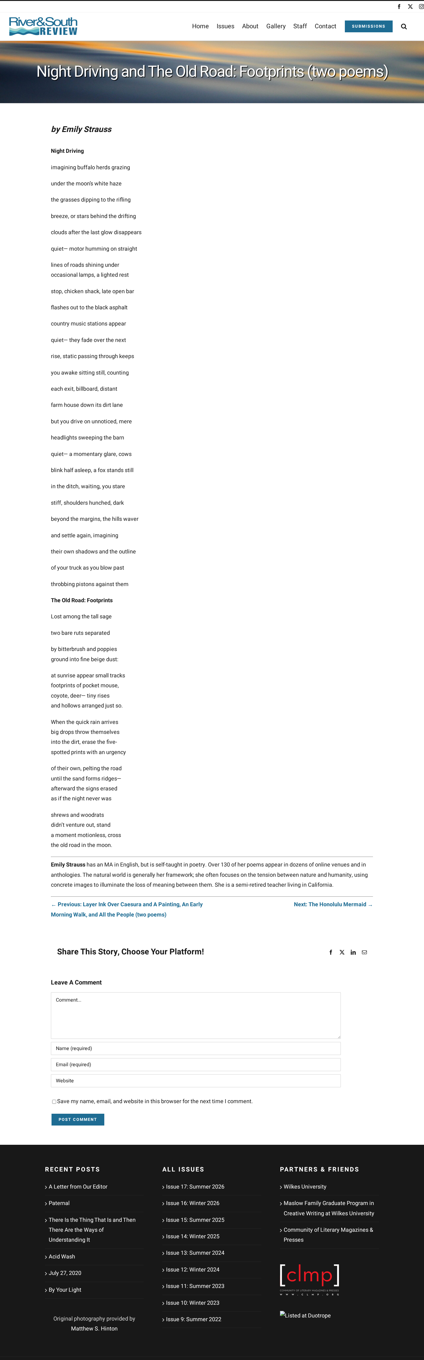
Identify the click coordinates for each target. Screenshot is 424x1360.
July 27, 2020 (65, 1273)
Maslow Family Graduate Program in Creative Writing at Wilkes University (329, 1208)
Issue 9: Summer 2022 (193, 1319)
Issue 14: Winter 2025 (192, 1236)
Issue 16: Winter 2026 (192, 1203)
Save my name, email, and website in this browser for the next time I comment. (155, 1101)
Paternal (59, 1203)
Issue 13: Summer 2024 (195, 1253)
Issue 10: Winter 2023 (192, 1303)
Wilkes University (305, 1187)
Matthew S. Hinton (94, 1329)
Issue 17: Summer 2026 (195, 1187)
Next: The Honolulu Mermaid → (333, 904)
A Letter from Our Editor (78, 1187)
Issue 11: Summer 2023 (195, 1286)
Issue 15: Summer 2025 (195, 1220)
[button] (404, 26)
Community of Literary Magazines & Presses (328, 1235)
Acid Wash (62, 1257)
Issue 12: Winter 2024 (192, 1270)
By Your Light (65, 1290)
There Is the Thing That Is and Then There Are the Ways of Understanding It (92, 1230)
